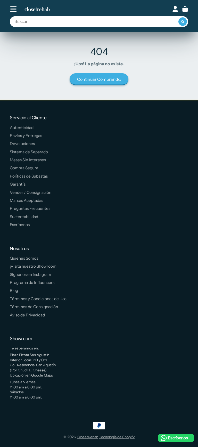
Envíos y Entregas (26, 135)
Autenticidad (22, 127)
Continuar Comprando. (99, 79)
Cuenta (175, 9)
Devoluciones (22, 143)
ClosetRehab (87, 437)
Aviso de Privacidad (27, 315)
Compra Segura (24, 167)
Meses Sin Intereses (28, 159)
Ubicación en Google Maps (31, 375)
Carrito (185, 9)
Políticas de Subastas (29, 176)
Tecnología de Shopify (117, 437)
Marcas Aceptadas (26, 200)
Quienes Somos (24, 258)
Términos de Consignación (34, 306)
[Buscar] (182, 21)
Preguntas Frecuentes (30, 208)
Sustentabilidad (24, 216)
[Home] (37, 9)
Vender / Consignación (30, 192)
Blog (14, 290)
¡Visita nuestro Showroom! (33, 266)
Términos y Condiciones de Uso (38, 298)
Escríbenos (20, 224)
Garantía (18, 184)
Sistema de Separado (29, 151)
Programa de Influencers (32, 282)
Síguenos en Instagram (30, 274)
